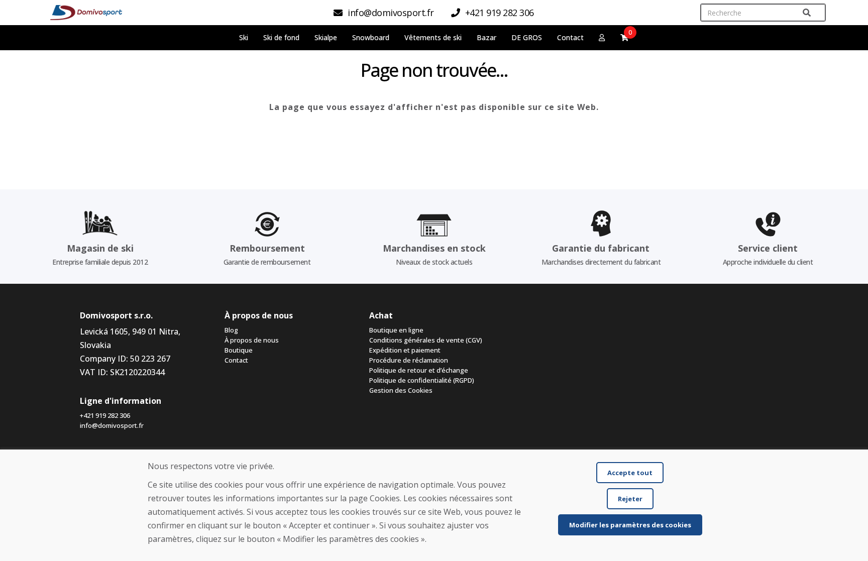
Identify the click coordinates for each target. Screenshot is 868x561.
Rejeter (630, 498)
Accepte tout (630, 472)
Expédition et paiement (405, 350)
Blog (231, 329)
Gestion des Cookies (400, 390)
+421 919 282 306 (105, 415)
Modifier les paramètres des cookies (630, 524)
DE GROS (526, 37)
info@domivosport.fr (112, 425)
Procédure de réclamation (408, 360)
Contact (570, 37)
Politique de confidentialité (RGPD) (421, 380)
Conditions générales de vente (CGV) (425, 340)
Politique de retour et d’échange (418, 370)
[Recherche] (807, 13)
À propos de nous (252, 340)
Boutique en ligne (396, 329)
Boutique (239, 350)
